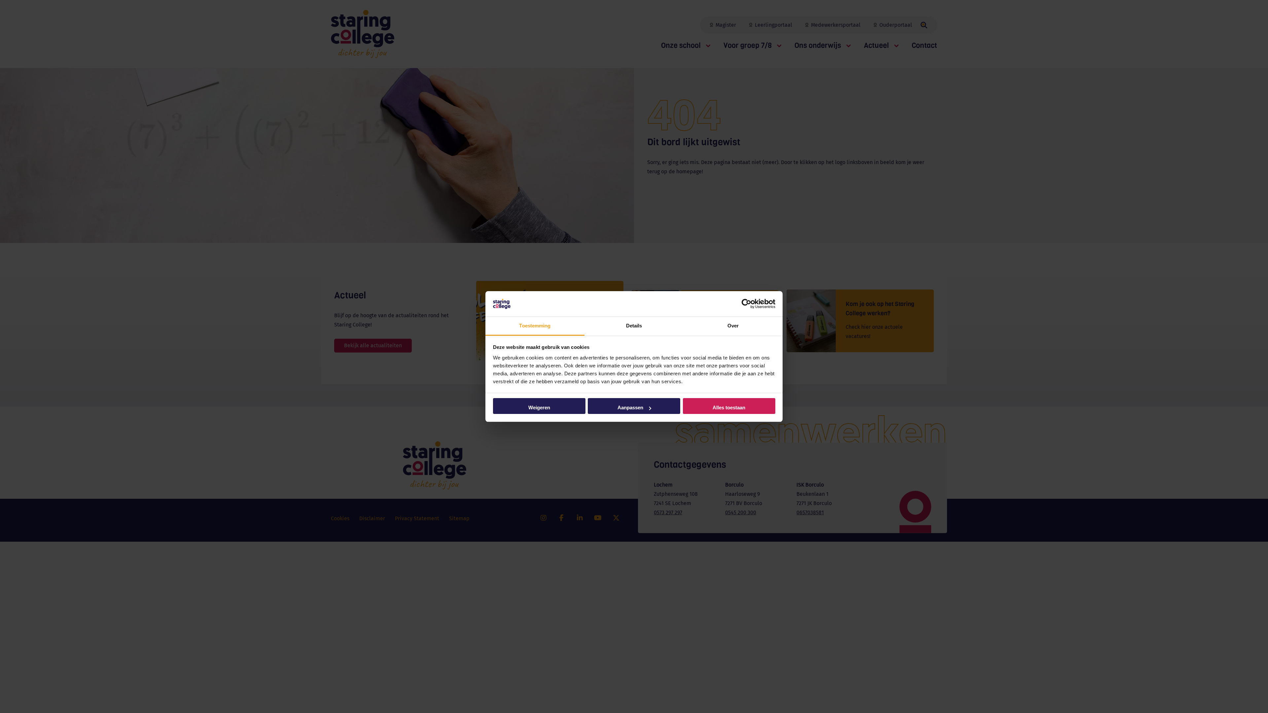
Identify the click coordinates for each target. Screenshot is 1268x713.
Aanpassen (630, 407)
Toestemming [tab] (534, 325)
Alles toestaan (729, 407)
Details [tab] (634, 325)
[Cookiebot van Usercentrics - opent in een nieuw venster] (746, 304)
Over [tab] (733, 325)
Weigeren (539, 407)
